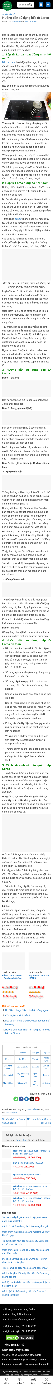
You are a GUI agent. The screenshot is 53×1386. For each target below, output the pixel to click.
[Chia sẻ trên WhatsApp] (15, 1099)
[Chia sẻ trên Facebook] (21, 1099)
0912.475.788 (29, 1326)
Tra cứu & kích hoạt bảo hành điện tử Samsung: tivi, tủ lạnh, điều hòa (25, 1243)
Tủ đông (22, 1059)
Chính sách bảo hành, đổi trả (20, 1319)
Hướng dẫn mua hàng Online (20, 1309)
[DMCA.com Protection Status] (20, 1337)
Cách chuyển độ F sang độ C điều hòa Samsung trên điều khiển (25, 1252)
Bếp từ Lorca (8, 62)
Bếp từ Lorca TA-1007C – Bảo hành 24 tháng (13, 976)
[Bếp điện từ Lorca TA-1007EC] (40, 959)
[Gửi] (31, 5)
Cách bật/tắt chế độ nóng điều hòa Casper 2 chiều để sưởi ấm (24, 1293)
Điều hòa (22, 1053)
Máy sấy (46, 1053)
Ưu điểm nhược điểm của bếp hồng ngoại (26, 1010)
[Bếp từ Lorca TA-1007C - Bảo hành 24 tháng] (13, 959)
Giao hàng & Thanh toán (18, 1314)
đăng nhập (21, 1140)
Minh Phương (31, 21)
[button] (41, 4)
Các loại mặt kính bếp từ (18, 1015)
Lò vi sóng (46, 1083)
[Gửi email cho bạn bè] (31, 1099)
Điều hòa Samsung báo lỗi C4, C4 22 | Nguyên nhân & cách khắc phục (24, 1261)
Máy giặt (35, 1053)
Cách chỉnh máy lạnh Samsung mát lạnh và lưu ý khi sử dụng (25, 1234)
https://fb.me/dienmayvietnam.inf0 (31, 1364)
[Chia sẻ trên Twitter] (26, 1099)
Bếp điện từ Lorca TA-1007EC (39, 976)
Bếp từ (46, 1075)
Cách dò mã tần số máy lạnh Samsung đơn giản (25, 1226)
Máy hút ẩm (8, 1083)
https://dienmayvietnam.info (26, 1355)
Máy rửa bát (8, 1075)
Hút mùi (35, 1067)
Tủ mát (35, 1059)
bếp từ (18, 219)
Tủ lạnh (8, 1059)
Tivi (7, 1053)
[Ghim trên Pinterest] (37, 1099)
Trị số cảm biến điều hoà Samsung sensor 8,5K (25, 1268)
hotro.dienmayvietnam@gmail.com (27, 1359)
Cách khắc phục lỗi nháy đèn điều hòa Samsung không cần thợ (25, 1275)
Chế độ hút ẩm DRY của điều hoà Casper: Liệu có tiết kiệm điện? (26, 1284)
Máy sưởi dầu (22, 1067)
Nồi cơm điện (22, 1083)
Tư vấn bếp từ (8, 14)
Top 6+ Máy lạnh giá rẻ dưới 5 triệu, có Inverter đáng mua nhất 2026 (25, 1219)
